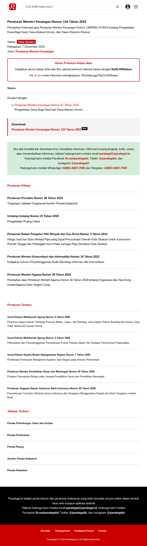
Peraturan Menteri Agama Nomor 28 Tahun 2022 (39, 274)
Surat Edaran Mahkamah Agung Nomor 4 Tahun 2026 (38, 317)
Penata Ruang (15, 446)
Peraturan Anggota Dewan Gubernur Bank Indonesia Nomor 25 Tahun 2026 (51, 388)
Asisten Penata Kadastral (22, 458)
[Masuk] (127, 6)
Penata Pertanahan (18, 435)
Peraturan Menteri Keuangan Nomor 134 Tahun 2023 (49, 129)
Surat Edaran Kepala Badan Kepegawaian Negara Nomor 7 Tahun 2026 (48, 354)
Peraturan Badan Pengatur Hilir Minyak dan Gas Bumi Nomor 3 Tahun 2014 (57, 234)
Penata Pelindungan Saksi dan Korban (30, 423)
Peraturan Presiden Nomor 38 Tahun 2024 (35, 198)
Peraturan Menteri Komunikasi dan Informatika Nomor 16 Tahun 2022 (53, 256)
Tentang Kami (62, 531)
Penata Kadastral (17, 470)
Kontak (102, 531)
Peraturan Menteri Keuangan (35, 51)
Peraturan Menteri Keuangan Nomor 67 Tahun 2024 (47, 105)
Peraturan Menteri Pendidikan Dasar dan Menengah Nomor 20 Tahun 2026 (51, 371)
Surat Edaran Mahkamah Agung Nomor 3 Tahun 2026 (38, 337)
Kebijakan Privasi (84, 531)
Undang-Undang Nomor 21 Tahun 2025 (33, 216)
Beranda (45, 531)
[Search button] (117, 6)
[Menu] (136, 7)
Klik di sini (35, 75)
